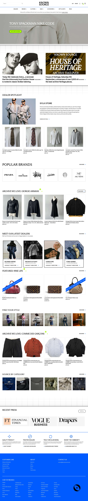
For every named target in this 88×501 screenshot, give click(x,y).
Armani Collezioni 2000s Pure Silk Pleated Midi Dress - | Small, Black (53, 222)
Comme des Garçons (6, 486)
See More (81, 164)
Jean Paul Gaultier (44, 490)
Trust (31, 464)
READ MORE (81, 79)
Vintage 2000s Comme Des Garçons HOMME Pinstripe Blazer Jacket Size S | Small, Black (74, 362)
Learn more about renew (51, 446)
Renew (31, 466)
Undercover (43, 496)
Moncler (29, 492)
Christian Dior (57, 484)
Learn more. (65, 12)
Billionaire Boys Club (19, 484)
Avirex (3, 484)
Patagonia (56, 494)
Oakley (29, 494)
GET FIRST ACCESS (15, 31)
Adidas (3, 482)
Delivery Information (6, 462)
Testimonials (33, 470)
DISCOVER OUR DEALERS (30, 446)
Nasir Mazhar (5, 494)
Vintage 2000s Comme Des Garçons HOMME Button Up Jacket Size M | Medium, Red (33, 362)
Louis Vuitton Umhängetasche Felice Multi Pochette (32, 298)
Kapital (55, 490)
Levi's (3, 492)
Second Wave (5, 359)
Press (31, 468)
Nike (16, 494)
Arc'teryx (43, 482)
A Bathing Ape (18, 482)
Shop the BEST (7, 446)
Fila (29, 488)
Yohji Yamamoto (57, 496)
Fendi (16, 488)
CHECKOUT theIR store (10, 265)
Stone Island (17, 496)
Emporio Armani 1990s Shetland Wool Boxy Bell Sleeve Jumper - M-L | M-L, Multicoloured (33, 222)
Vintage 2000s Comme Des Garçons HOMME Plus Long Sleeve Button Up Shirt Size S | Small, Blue (53, 362)
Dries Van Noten (44, 486)
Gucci (55, 488)
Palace (42, 494)
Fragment (43, 488)
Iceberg (16, 490)
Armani (55, 482)
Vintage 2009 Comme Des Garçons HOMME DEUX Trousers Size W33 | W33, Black (12, 361)
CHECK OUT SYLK (44, 119)
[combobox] (13, 3)
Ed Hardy (56, 486)
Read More (38, 79)
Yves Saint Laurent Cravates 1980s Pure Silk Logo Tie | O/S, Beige (12, 150)
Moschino (56, 492)
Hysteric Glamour (6, 490)
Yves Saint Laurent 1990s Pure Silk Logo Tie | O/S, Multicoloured (33, 150)
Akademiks (30, 482)
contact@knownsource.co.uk (64, 462)
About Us (32, 462)
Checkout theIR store (31, 265)
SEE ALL (82, 411)
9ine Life (4, 296)
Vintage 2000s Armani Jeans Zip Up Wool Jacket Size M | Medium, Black (75, 222)
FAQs (3, 470)
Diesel (29, 486)
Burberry (30, 484)
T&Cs (3, 472)
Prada (3, 496)
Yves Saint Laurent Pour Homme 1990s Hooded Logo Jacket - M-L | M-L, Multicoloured (74, 151)
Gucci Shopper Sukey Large (72, 297)
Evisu (3, 488)
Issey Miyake (31, 490)
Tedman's (30, 496)
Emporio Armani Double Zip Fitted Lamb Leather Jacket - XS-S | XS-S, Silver (11, 222)
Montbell (43, 492)
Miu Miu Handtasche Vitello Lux (9, 297)
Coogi (16, 486)
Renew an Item (5, 466)
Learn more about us (71, 446)
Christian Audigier (44, 484)
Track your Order (5, 464)
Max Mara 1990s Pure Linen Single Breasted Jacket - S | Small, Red (54, 150)
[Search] (22, 3)
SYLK (3, 148)
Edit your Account (6, 468)
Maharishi (17, 492)
